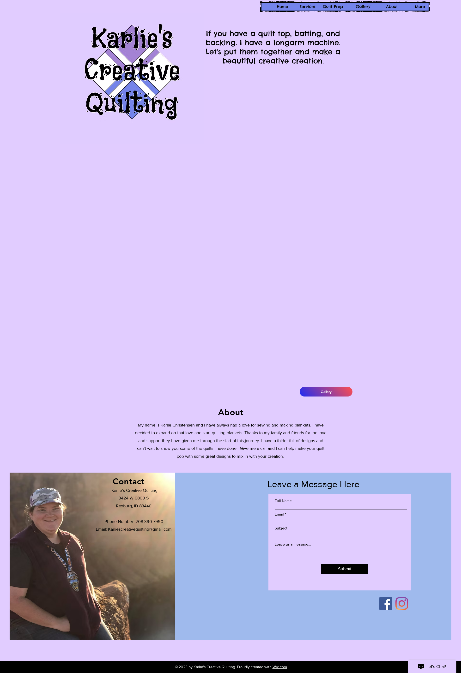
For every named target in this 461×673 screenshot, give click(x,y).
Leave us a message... (293, 544)
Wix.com (280, 667)
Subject (281, 528)
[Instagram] (401, 603)
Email (279, 514)
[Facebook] (385, 603)
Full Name (283, 501)
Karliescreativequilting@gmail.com (140, 529)
